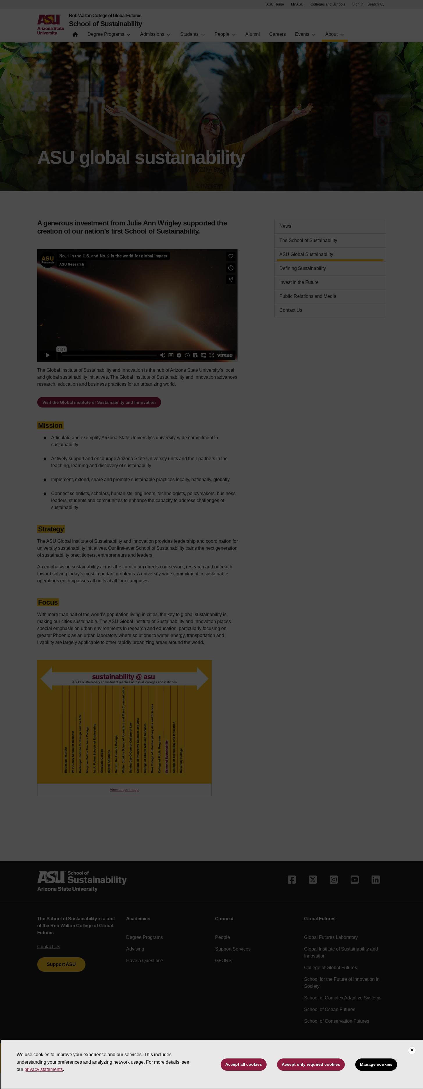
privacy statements (43, 1069)
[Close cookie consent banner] (412, 1050)
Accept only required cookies (311, 1064)
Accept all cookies (243, 1064)
